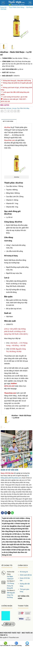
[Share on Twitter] (8, 111)
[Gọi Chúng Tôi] (12, 512)
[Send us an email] (9, 512)
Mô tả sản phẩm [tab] (8, 121)
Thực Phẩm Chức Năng (16, 7)
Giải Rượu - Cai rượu (11, 108)
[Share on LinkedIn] (18, 111)
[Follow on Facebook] (2, 512)
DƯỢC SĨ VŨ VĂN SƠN (9, 470)
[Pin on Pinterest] (15, 111)
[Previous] (3, 26)
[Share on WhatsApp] (1, 111)
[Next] (29, 26)
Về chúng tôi (24, 572)
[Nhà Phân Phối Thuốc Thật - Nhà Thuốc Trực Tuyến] (16, 3)
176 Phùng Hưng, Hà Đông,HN (10, 586)
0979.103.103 (9, 386)
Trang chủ (3, 7)
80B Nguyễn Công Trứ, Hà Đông (11, 595)
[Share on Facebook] (5, 111)
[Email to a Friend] (11, 111)
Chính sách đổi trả (26, 575)
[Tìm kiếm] (30, 2)
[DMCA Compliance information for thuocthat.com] (8, 624)
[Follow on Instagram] (5, 512)
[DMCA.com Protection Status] (5, 615)
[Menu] (3, 2)
